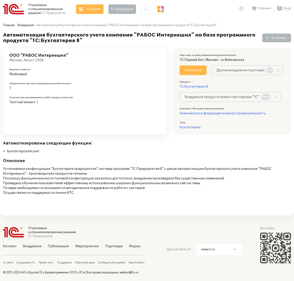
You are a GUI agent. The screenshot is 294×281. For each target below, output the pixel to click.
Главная (8, 25)
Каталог (10, 246)
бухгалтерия (190, 127)
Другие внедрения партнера (244, 70)
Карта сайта (136, 262)
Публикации (58, 246)
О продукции (122, 9)
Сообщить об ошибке (111, 262)
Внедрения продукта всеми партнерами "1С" (227, 97)
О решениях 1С (25, 262)
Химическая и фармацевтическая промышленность (223, 113)
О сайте (8, 262)
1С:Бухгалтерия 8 (194, 87)
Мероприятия (87, 246)
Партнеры (114, 246)
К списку (279, 38)
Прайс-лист (46, 262)
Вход (287, 8)
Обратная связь (85, 262)
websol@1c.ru (128, 272)
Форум (134, 246)
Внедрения (26, 25)
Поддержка (64, 262)
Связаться (193, 70)
